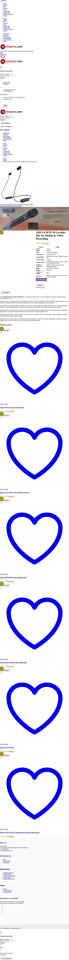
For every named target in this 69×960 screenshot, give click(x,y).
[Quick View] (1, 333)
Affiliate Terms (7, 874)
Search (2, 78)
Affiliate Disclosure (8, 872)
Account (2, 57)
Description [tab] (5, 292)
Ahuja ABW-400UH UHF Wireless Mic (13, 662)
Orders (5, 889)
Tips (4, 859)
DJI (4, 6)
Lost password (7, 892)
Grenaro (5, 8)
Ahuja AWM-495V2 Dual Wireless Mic (13, 577)
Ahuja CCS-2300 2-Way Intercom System (14, 492)
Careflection (6, 11)
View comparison (6, 958)
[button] (3, 94)
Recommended (7, 38)
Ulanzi (5, 15)
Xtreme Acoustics (8, 14)
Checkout (5, 84)
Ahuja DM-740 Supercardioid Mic (12, 407)
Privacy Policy (7, 877)
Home (5, 3)
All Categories (7, 39)
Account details (7, 890)
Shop (4, 41)
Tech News (6, 862)
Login (5, 106)
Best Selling (6, 36)
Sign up (5, 105)
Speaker (5, 35)
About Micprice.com (8, 879)
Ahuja (5, 160)
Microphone (6, 33)
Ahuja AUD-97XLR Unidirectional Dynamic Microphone (20, 832)
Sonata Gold (6, 12)
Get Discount (41, 279)
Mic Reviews (6, 861)
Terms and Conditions (9, 876)
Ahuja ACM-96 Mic (7, 747)
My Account (6, 82)
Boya (4, 9)
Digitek (5, 5)
